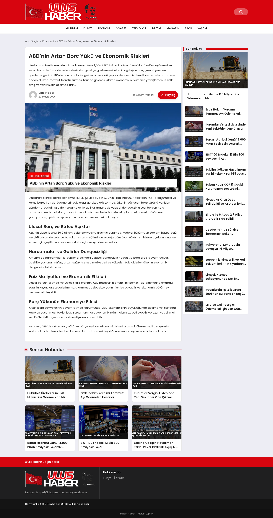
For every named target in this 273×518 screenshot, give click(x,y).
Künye (107, 478)
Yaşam (202, 28)
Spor (188, 28)
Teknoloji (139, 28)
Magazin (173, 28)
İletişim (119, 478)
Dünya (87, 28)
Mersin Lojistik (145, 513)
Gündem (72, 28)
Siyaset (121, 28)
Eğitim (156, 28)
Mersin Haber (127, 513)
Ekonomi (104, 28)
